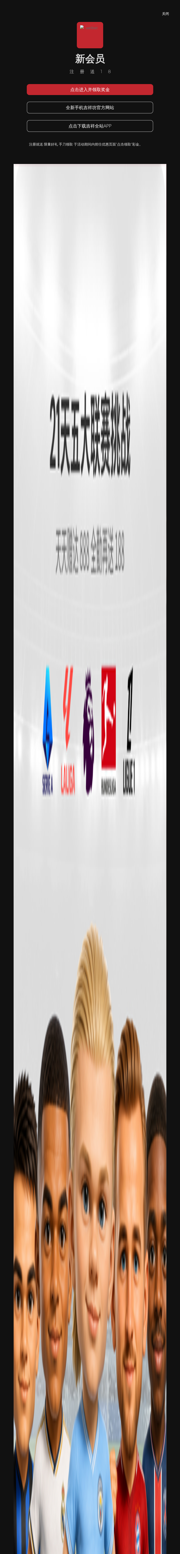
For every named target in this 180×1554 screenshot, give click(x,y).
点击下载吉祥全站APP (90, 126)
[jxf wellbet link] (90, 940)
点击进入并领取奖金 (90, 89)
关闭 (165, 13)
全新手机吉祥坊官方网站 (90, 107)
